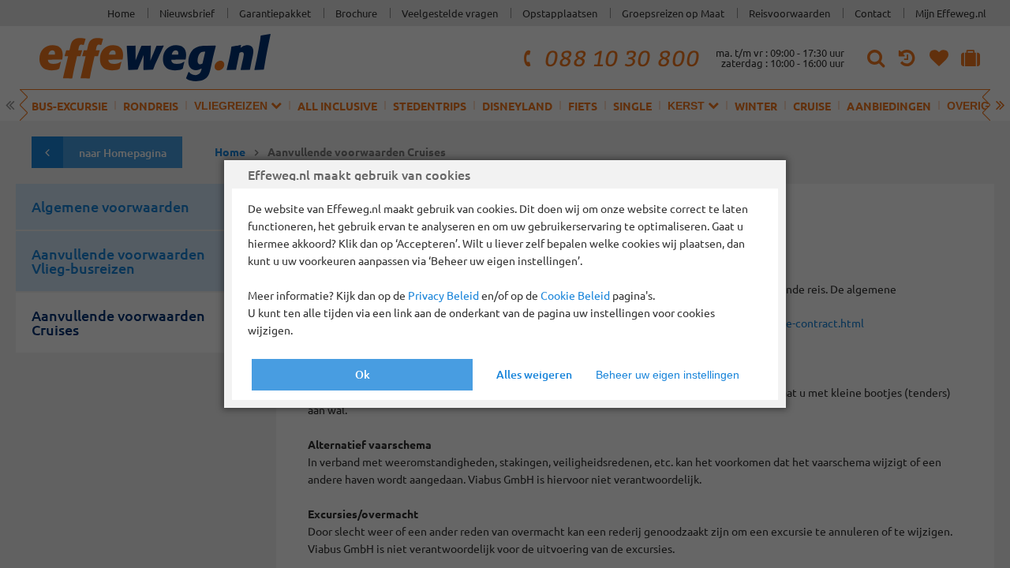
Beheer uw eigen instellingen (667, 374)
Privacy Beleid (443, 295)
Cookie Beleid (575, 295)
